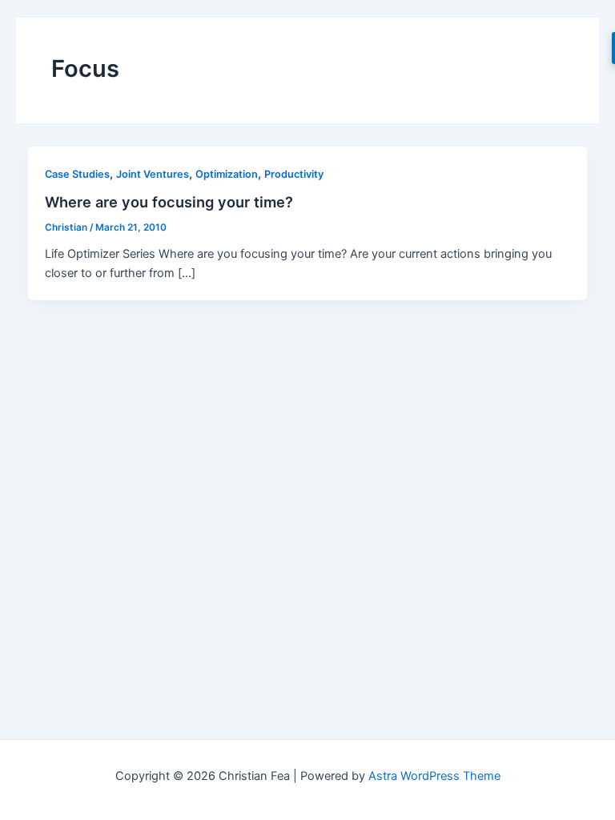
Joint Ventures (152, 174)
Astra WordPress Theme (434, 776)
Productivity (294, 174)
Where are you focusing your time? (169, 202)
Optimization (226, 174)
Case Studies (77, 174)
